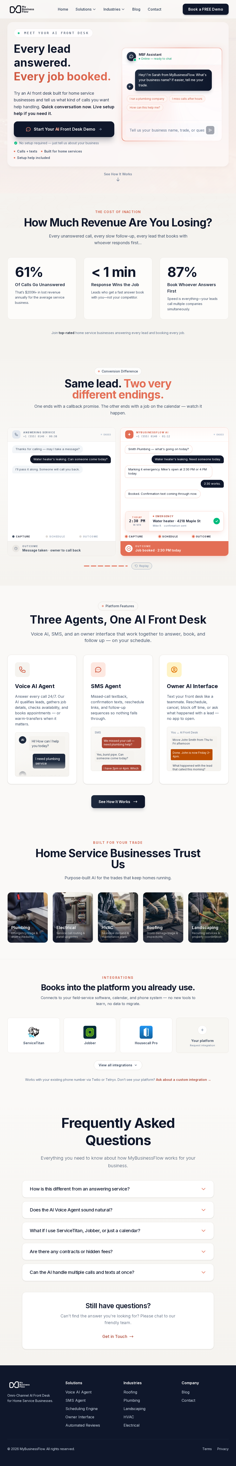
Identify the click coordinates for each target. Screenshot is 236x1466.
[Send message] (210, 130)
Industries (111, 9)
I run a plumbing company (147, 98)
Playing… (139, 565)
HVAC (129, 1416)
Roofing (130, 1391)
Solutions (83, 9)
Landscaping (134, 1408)
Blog (136, 9)
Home (63, 9)
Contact (154, 9)
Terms (207, 1448)
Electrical (131, 1424)
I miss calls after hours (187, 98)
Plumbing (132, 1400)
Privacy (223, 1448)
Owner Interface (79, 1416)
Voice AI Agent (78, 1391)
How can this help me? (145, 107)
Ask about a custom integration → (183, 1079)
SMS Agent (75, 1400)
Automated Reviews (82, 1424)
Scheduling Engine (81, 1408)
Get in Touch (114, 1336)
